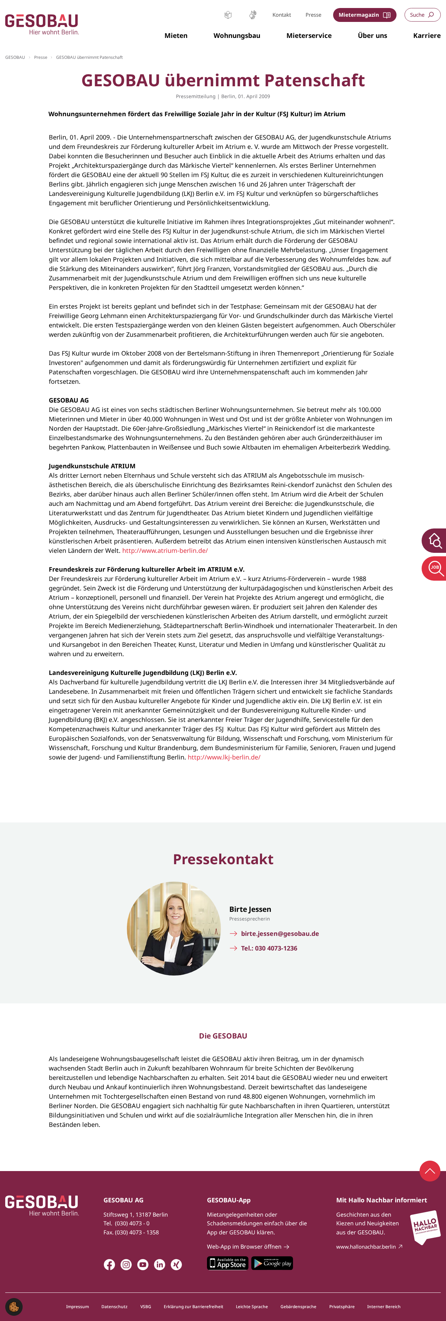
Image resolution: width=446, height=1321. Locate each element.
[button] (176, 36)
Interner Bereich (384, 1307)
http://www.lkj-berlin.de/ (224, 757)
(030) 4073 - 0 (132, 1223)
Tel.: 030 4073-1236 (269, 948)
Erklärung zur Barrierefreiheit (193, 1307)
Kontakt (281, 14)
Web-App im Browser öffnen (244, 1246)
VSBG (145, 1307)
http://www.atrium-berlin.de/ (165, 550)
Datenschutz (114, 1307)
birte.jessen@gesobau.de (280, 934)
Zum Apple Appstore (227, 1263)
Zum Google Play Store (272, 1263)
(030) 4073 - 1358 (137, 1232)
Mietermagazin (359, 14)
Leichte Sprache (228, 15)
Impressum (77, 1307)
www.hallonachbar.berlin (366, 1246)
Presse (313, 14)
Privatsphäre (342, 1307)
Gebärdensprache (253, 15)
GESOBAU (15, 57)
